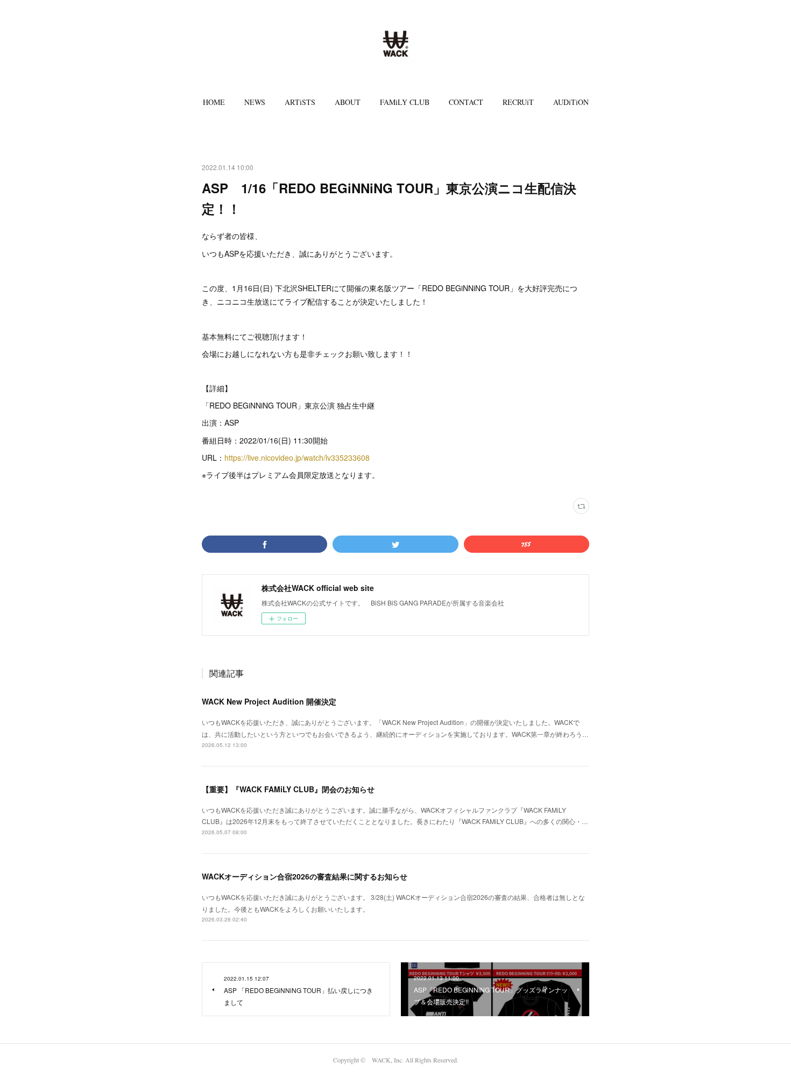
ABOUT (348, 102)
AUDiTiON (571, 102)
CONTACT (466, 102)
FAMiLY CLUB (404, 102)
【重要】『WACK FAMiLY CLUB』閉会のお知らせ (288, 789)
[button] (214, 102)
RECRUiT (518, 102)
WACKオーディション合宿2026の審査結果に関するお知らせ (304, 876)
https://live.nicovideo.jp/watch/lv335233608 (297, 457)
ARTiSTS (300, 102)
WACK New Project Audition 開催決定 (269, 701)
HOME (214, 102)
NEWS (254, 102)
